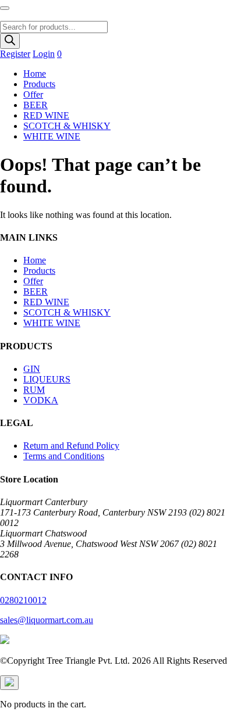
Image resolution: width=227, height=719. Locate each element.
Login (44, 54)
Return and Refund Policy (71, 445)
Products (39, 84)
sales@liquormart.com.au (46, 620)
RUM (34, 390)
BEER (35, 105)
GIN (31, 369)
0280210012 (23, 600)
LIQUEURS (46, 379)
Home (34, 73)
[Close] (9, 682)
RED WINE (46, 115)
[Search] (10, 41)
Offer (33, 94)
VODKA (40, 400)
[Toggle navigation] (4, 8)
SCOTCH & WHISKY (67, 126)
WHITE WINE (51, 136)
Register (15, 54)
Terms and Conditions (63, 456)
